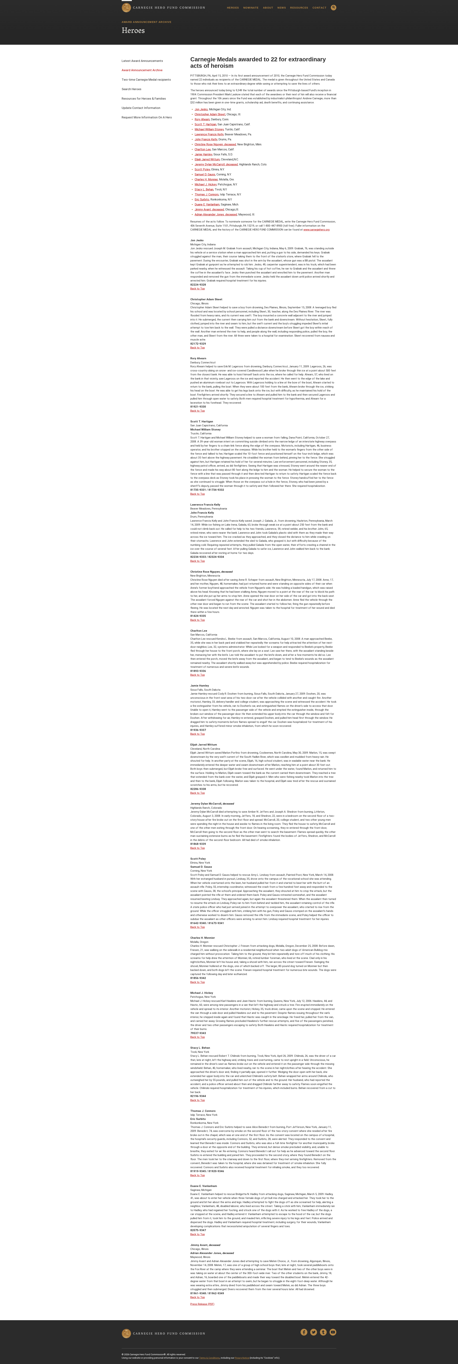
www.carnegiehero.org (316, 229)
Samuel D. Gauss (205, 174)
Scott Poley (202, 169)
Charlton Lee (203, 149)
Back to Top (197, 288)
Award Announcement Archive (142, 70)
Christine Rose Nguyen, (215, 144)
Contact (320, 7)
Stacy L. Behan (204, 189)
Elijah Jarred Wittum (207, 159)
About (268, 7)
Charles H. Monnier (206, 179)
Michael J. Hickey (205, 184)
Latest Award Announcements (142, 61)
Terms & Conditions (209, 1357)
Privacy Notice (242, 1357)
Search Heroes (131, 89)
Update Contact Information (141, 108)
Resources (299, 7)
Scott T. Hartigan (205, 124)
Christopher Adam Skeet (210, 114)
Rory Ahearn (202, 119)
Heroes (233, 7)
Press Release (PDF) (202, 1304)
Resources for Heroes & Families (144, 98)
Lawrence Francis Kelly (209, 134)
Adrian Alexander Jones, (216, 214)
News (281, 7)
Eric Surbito (202, 199)
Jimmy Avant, (209, 209)
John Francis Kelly (206, 139)
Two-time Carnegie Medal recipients (146, 79)
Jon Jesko (201, 109)
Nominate (251, 7)
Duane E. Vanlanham (207, 204)
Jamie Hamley (203, 154)
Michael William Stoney (209, 129)
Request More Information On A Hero (147, 117)
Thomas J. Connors (207, 194)
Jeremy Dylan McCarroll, (216, 164)
